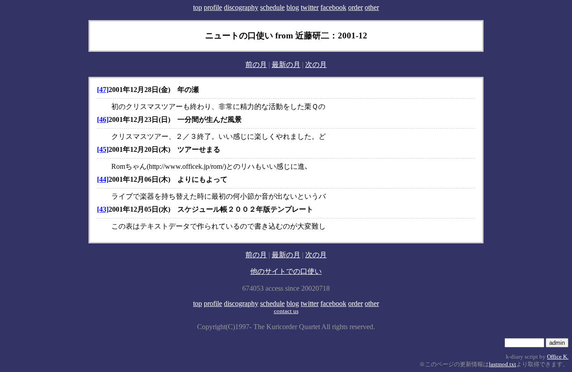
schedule (272, 7)
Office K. (557, 356)
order (355, 7)
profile (213, 7)
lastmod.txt (502, 364)
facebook (333, 7)
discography (241, 7)
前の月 (256, 64)
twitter (310, 7)
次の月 (316, 64)
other (372, 7)
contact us (286, 311)
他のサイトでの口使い (286, 271)
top (197, 7)
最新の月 (286, 64)
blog (292, 7)
